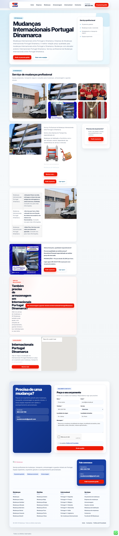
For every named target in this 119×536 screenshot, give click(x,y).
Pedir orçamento (50, 181)
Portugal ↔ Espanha (67, 497)
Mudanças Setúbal (18, 502)
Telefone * (59, 406)
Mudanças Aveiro (42, 497)
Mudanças (47, 5)
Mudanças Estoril (18, 516)
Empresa (39, 5)
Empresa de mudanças (91, 499)
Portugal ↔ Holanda (67, 505)
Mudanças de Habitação (51, 167)
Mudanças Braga (42, 502)
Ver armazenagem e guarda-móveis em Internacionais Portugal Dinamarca (50, 305)
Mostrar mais (50, 174)
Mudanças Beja (41, 499)
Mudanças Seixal (18, 510)
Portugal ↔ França (66, 499)
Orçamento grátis (101, 5)
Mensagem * (60, 420)
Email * (82, 399)
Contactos (78, 5)
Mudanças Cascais (18, 513)
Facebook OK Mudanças (92, 516)
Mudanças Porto (42, 513)
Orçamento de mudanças (92, 497)
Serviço (83, 406)
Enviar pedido (80, 448)
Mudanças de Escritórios (52, 170)
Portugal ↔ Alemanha (67, 507)
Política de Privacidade (72, 443)
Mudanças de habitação (92, 507)
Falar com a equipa (41, 57)
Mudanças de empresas (92, 510)
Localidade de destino (86, 413)
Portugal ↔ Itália (66, 510)
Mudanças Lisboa (18, 499)
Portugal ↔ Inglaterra (67, 513)
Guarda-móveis (89, 505)
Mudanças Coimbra (42, 505)
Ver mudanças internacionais (69, 516)
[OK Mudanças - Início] (19, 5)
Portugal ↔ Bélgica (66, 502)
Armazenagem (57, 5)
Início (32, 5)
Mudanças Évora (42, 507)
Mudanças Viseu (42, 516)
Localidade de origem (62, 413)
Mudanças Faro (41, 510)
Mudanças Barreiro (18, 507)
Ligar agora (62, 181)
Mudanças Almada (18, 505)
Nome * (59, 399)
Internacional (68, 5)
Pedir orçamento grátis (22, 57)
